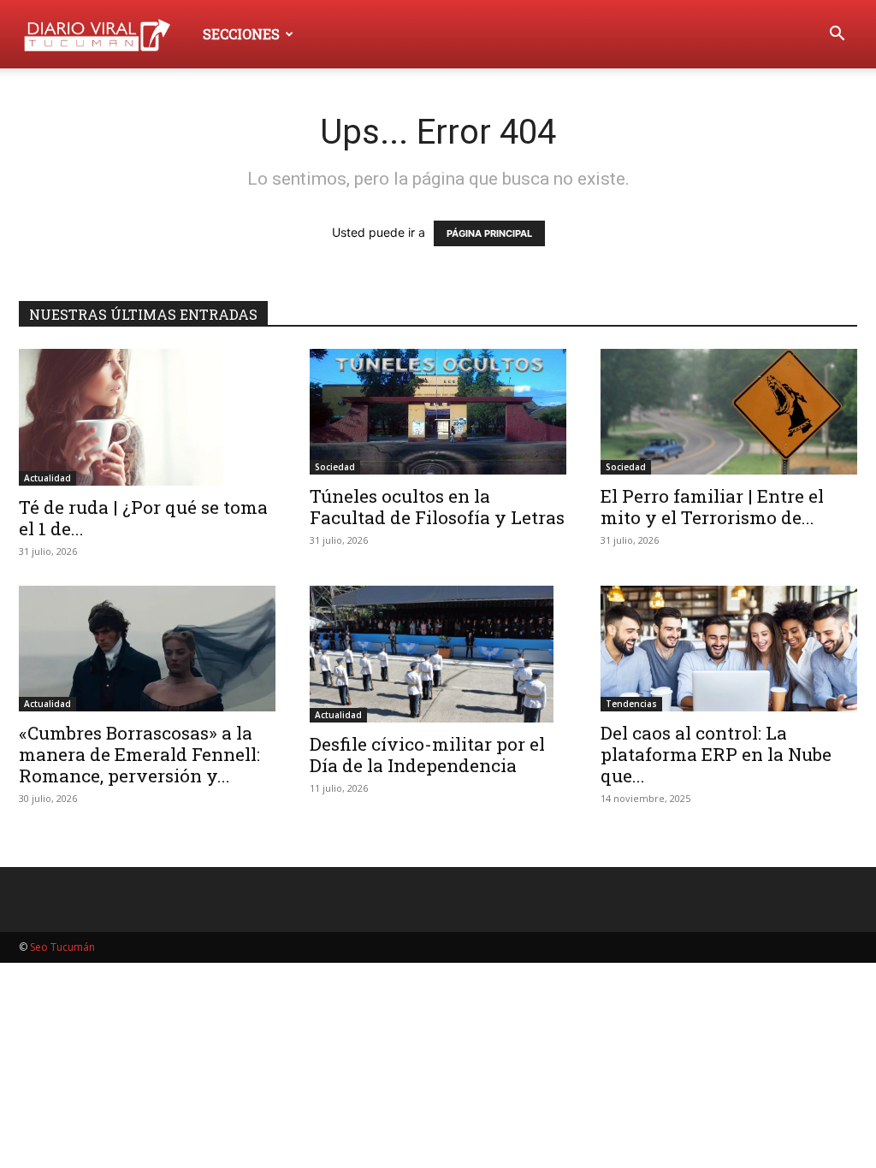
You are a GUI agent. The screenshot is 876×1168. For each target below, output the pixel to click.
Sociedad (335, 467)
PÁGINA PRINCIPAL (489, 233)
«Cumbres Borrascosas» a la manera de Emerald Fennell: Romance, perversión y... (139, 754)
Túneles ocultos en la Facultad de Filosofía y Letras (437, 506)
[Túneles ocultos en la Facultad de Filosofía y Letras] (438, 412)
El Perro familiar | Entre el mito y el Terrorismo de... (712, 506)
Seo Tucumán (62, 947)
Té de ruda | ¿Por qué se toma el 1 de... (143, 517)
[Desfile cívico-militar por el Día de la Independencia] (438, 654)
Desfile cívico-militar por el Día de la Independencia (427, 754)
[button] (836, 35)
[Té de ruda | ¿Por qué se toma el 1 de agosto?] (147, 417)
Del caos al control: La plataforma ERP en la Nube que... (716, 754)
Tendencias (631, 704)
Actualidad (47, 478)
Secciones (241, 34)
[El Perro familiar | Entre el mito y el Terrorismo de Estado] (729, 412)
